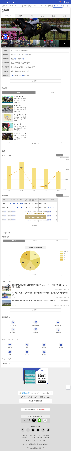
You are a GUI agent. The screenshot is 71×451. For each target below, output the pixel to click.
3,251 (21, 204)
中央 (59, 155)
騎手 (27, 347)
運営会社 (42, 440)
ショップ (65, 6)
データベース (58, 6)
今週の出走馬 (35, 325)
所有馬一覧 (58, 325)
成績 (31, 16)
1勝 (12, 75)
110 (14, 204)
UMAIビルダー (28, 6)
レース (14, 6)
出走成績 (12, 332)
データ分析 (42, 16)
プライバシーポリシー (32, 440)
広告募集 (39, 438)
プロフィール (8, 16)
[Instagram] (43, 430)
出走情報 (53, 16)
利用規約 (24, 438)
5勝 (15, 54)
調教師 (44, 347)
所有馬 (20, 16)
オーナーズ (26, 444)
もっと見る (34, 143)
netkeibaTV (42, 6)
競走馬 (10, 347)
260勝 (22, 59)
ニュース (8, 6)
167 (21, 208)
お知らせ (24, 435)
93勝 (15, 59)
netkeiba (10, 2)
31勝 (25, 54)
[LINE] (33, 430)
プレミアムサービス (34, 435)
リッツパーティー (52, 208)
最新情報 (58, 332)
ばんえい (44, 354)
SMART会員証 (43, 444)
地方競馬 (50, 6)
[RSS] (48, 430)
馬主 (10, 354)
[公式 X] (22, 430)
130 (17, 204)
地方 (66, 155)
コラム (36, 6)
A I (18, 6)
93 (10, 204)
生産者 (61, 347)
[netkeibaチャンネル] (38, 430)
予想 (21, 6)
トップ (3, 6)
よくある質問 (45, 435)
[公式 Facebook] (28, 430)
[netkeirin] (35, 409)
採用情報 (46, 438)
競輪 (67, 2)
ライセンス (32, 438)
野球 (36, 444)
